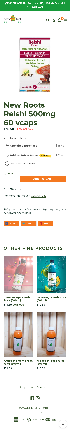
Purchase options (15, 138)
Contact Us (44, 387)
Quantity (9, 173)
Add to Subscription (30, 155)
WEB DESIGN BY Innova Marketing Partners (33, 412)
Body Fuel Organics (37, 407)
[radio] (7, 146)
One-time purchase (23, 145)
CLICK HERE (38, 195)
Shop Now (26, 387)
